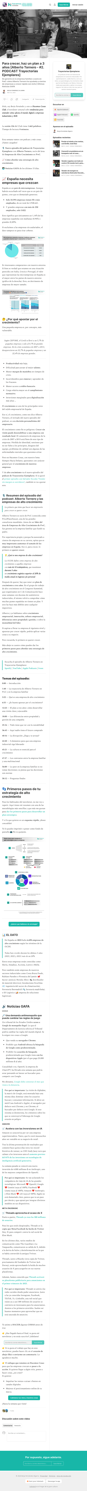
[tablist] (12, 1425)
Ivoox (40, 668)
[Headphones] (4, 36)
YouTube (17, 668)
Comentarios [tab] (7, 1426)
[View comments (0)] (82, 35)
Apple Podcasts (30, 668)
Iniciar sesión (77, 5)
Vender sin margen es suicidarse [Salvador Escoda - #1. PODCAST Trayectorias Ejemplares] (73, 172)
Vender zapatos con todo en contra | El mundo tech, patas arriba (72, 162)
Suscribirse (63, 5)
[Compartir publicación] (55, 5)
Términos (52, 1476)
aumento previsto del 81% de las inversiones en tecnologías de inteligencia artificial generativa (23, 1157)
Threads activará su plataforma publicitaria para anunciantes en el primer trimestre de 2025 (23, 1280)
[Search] (50, 5)
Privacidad (44, 1476)
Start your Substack (36, 1481)
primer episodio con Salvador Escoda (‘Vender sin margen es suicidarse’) (23, 480)
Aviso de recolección (64, 1476)
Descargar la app (54, 1481)
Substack (32, 1486)
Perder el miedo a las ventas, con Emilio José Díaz (72, 142)
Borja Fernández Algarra (16, 90)
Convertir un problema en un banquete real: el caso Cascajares (72, 152)
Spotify (8, 668)
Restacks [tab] (17, 1426)
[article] (69, 144)
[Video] (4, 31)
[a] (56, 144)
